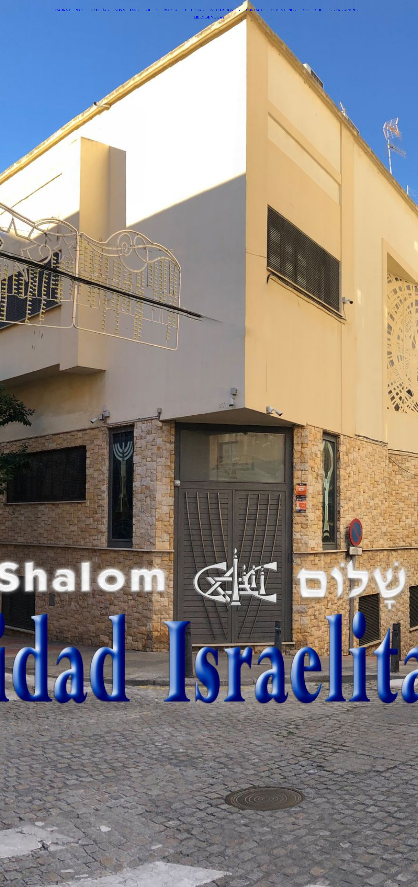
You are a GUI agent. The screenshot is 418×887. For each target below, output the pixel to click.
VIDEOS (151, 10)
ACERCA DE (312, 10)
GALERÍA (98, 10)
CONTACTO (255, 10)
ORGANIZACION (341, 10)
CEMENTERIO (282, 10)
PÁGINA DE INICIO (70, 10)
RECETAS (171, 10)
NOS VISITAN (126, 10)
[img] (209, 443)
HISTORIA (193, 10)
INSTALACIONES (224, 10)
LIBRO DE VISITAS (209, 17)
